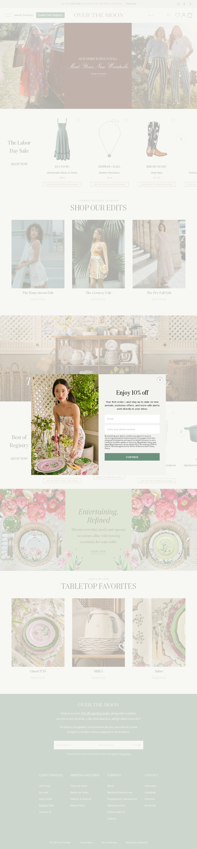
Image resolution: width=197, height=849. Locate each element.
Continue (132, 457)
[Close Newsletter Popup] (160, 380)
